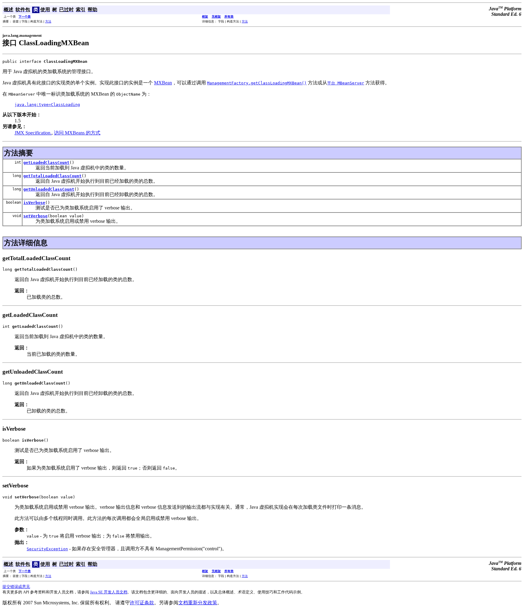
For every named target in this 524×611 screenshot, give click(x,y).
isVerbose (34, 202)
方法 (48, 21)
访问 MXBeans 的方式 (77, 132)
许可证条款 (142, 602)
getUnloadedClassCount (48, 189)
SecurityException (47, 549)
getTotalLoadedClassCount (52, 176)
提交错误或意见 (16, 586)
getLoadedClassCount (46, 162)
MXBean (163, 82)
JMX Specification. (33, 132)
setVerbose (35, 216)
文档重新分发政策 (197, 602)
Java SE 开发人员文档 (108, 592)
